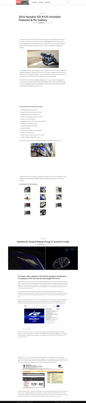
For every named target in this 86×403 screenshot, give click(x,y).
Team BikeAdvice (41, 22)
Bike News (34, 2)
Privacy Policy (57, 401)
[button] (68, 2)
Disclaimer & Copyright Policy (65, 401)
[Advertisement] (43, 8)
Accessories (47, 2)
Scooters (41, 2)
